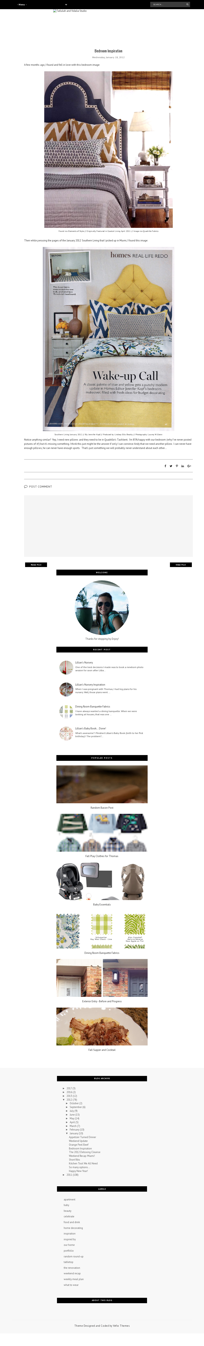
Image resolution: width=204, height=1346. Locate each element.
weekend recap (72, 1273)
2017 (70, 1088)
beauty (67, 1211)
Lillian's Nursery (84, 662)
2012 (70, 1099)
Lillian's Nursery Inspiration (90, 684)
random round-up (73, 1256)
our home (69, 1245)
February (75, 1129)
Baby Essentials (102, 904)
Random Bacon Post (102, 807)
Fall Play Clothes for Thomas (101, 856)
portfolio (69, 1250)
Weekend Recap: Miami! (82, 1156)
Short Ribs (74, 1159)
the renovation (72, 1268)
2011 (70, 1175)
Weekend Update (78, 1141)
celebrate (69, 1216)
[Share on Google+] (189, 466)
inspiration (70, 1233)
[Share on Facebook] (165, 466)
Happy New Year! (78, 1171)
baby (66, 1205)
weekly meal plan (74, 1279)
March (73, 1126)
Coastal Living (114, 231)
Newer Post (36, 564)
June (72, 1114)
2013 (70, 1096)
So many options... (79, 1167)
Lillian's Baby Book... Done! (90, 728)
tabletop (68, 1262)
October (74, 1103)
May (72, 1118)
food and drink (72, 1222)
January (74, 1133)
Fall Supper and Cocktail (102, 1050)
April (73, 1122)
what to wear (71, 1285)
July (72, 1111)
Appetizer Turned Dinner (82, 1137)
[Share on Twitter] (171, 466)
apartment (69, 1199)
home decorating (73, 1228)
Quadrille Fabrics (150, 231)
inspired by (70, 1239)
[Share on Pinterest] (177, 466)
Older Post (181, 564)
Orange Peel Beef (78, 1144)
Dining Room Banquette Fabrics (92, 706)
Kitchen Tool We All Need (83, 1163)
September (76, 1107)
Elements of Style (76, 231)
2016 (70, 1092)
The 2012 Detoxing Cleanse (84, 1152)
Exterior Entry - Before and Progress (102, 1001)
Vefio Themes (121, 1325)
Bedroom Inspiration (80, 1148)
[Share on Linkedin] (182, 466)
